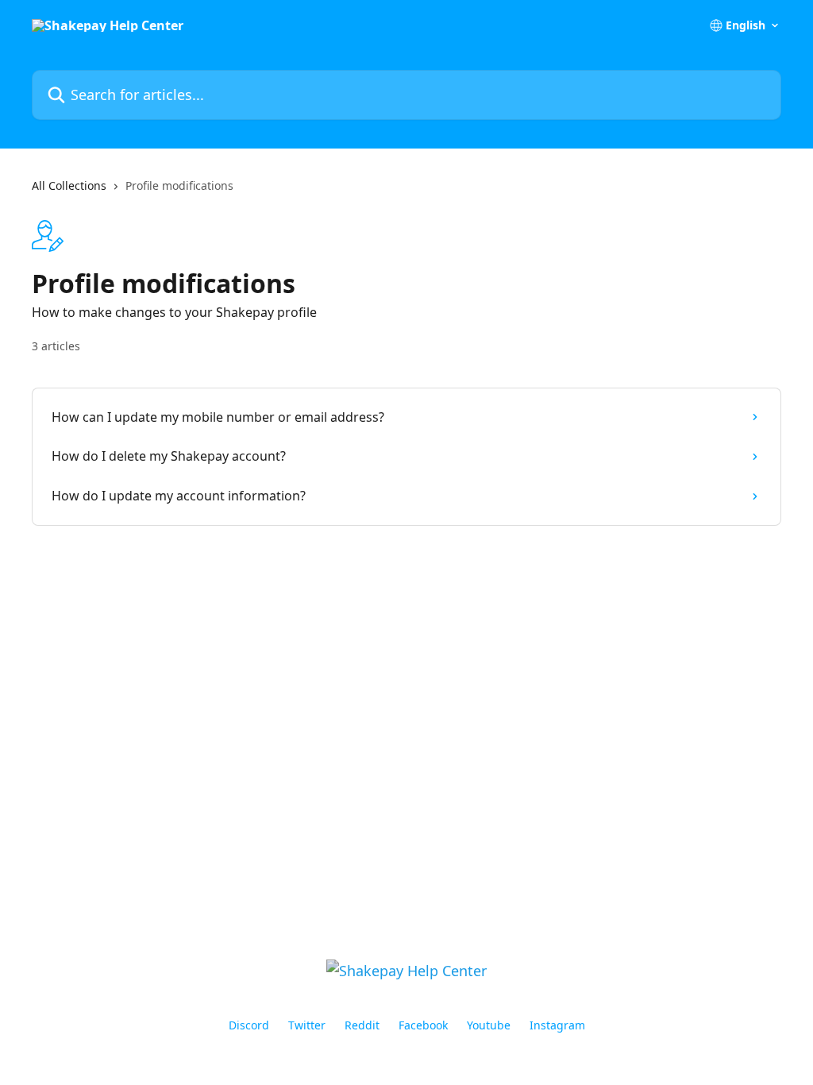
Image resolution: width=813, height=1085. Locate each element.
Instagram (557, 1025)
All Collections (69, 185)
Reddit (362, 1025)
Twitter (307, 1025)
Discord (249, 1025)
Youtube (489, 1025)
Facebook (423, 1025)
